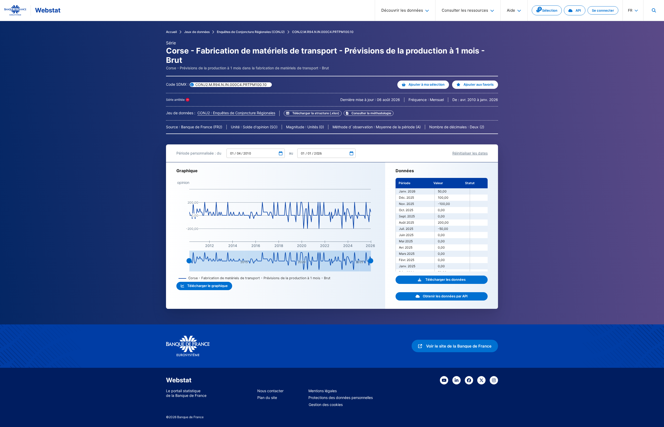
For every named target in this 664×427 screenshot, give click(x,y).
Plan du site (267, 397)
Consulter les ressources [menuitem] (465, 10)
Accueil (171, 32)
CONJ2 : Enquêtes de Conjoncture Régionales (236, 113)
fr (630, 10)
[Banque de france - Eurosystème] (15, 10)
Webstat (47, 10)
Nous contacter (270, 391)
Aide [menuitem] (511, 10)
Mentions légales (322, 391)
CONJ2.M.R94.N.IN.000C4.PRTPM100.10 (323, 32)
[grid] (442, 224)
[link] (547, 10)
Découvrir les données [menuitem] (402, 10)
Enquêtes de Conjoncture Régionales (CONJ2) (251, 32)
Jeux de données (197, 32)
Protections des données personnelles (340, 397)
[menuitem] (653, 10)
